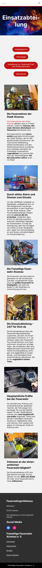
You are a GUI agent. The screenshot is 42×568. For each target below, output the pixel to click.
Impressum (11, 542)
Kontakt (9, 551)
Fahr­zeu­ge (21, 57)
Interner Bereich (13, 555)
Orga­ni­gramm (21, 49)
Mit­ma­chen (21, 74)
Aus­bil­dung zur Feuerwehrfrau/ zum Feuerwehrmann (21, 65)
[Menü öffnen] (39, 3)
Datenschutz (11, 546)
